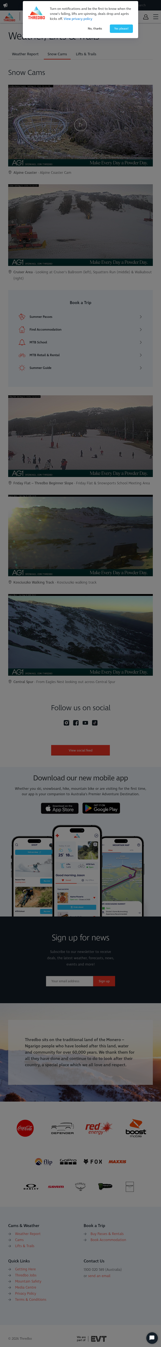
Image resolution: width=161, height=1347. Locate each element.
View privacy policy (78, 19)
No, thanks (95, 29)
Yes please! (121, 29)
